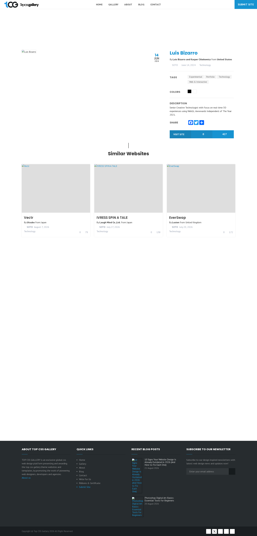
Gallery (113, 4)
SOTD (174, 65)
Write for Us (85, 479)
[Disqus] (128, 312)
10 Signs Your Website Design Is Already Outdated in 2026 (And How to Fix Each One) (160, 462)
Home (99, 4)
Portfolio (210, 76)
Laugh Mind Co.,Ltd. (109, 222)
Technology (205, 65)
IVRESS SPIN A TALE (112, 217)
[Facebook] (190, 123)
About (128, 4)
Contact (155, 4)
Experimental (195, 76)
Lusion (175, 222)
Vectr (28, 217)
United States (224, 59)
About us (26, 477)
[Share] (201, 123)
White (195, 91)
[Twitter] (196, 123)
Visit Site (179, 134)
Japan (43, 222)
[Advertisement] (128, 37)
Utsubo (31, 222)
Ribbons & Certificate (89, 483)
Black (189, 91)
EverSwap (177, 217)
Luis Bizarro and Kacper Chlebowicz (192, 59)
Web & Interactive (198, 81)
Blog (141, 4)
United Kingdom (193, 222)
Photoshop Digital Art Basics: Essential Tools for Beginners (159, 499)
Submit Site (246, 4)
